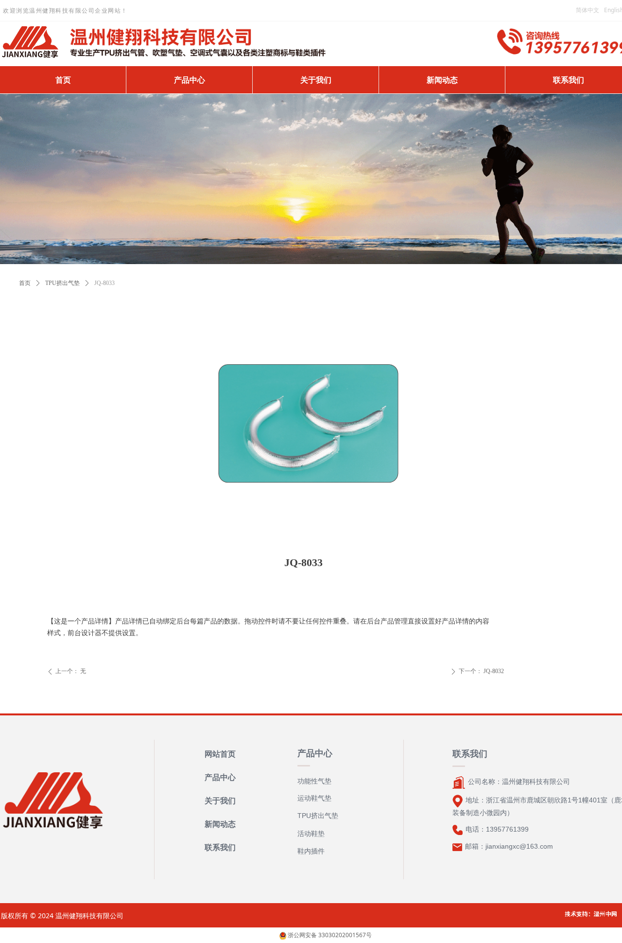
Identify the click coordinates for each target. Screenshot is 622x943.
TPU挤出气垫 (62, 283)
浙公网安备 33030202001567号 (329, 935)
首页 (25, 283)
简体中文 (587, 10)
